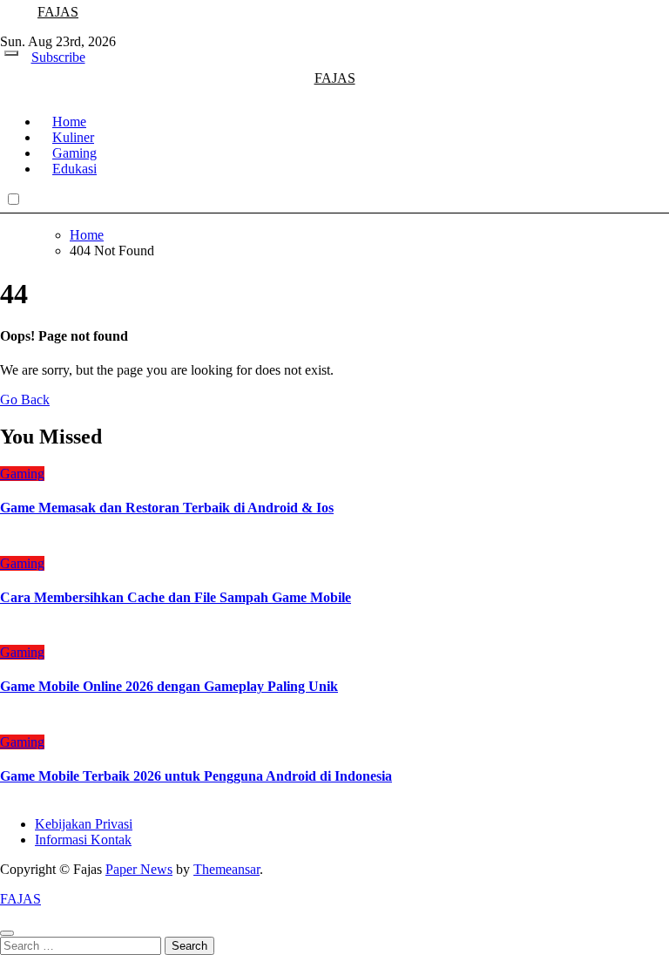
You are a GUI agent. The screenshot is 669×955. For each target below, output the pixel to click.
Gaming (22, 473)
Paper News (138, 869)
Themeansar (226, 869)
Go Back (25, 399)
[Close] (7, 933)
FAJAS (57, 11)
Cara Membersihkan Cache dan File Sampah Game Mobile (175, 597)
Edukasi (74, 168)
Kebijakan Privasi (83, 823)
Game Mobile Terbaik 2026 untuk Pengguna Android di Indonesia (196, 776)
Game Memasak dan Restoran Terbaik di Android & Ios (167, 507)
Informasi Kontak (83, 839)
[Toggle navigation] (11, 53)
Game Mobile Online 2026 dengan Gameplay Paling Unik (169, 686)
